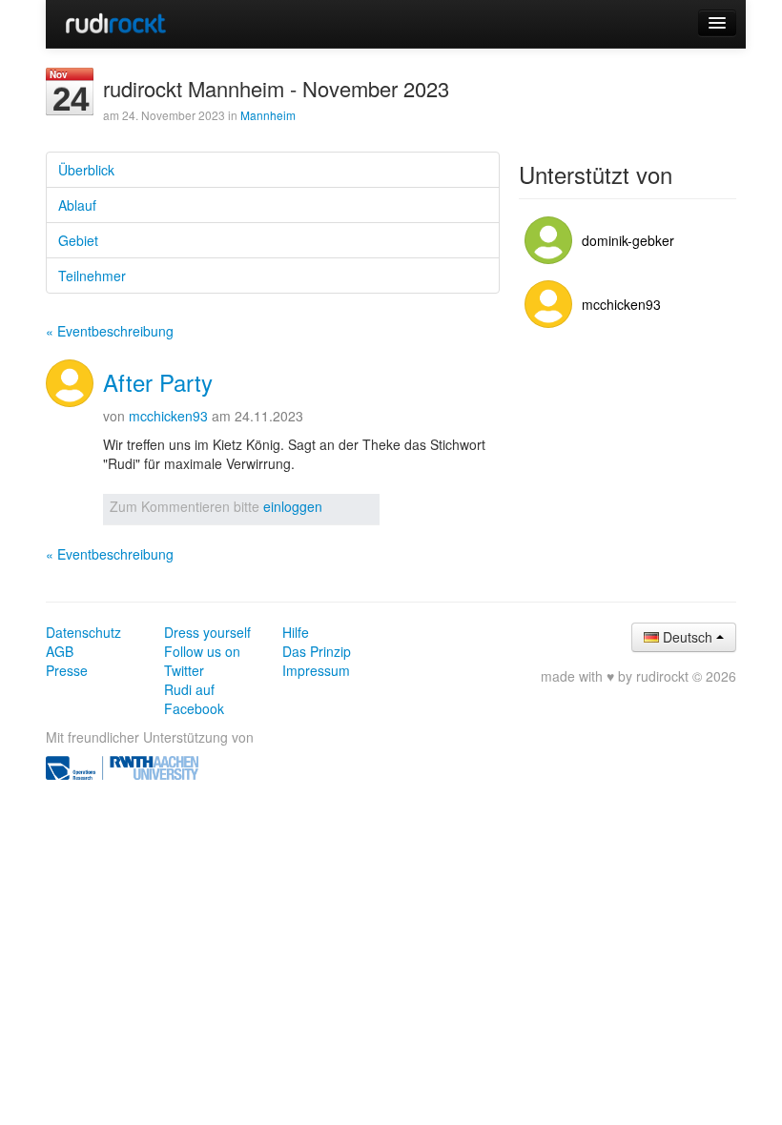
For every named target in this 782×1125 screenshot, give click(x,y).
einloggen (292, 506)
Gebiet (78, 240)
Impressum (316, 670)
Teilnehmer (92, 275)
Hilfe (295, 632)
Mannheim (268, 115)
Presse (67, 670)
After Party (158, 382)
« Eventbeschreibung (110, 330)
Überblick (86, 169)
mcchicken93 (168, 415)
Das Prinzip (316, 651)
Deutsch (687, 636)
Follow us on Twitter (202, 661)
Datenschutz (83, 632)
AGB (59, 651)
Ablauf (77, 205)
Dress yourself (207, 632)
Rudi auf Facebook (194, 699)
